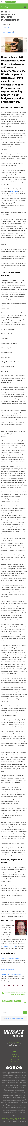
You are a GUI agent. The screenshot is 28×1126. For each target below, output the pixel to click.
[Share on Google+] (13, 985)
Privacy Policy (5, 1118)
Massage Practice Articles (8, 32)
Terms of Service (13, 1118)
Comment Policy (21, 1118)
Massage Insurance (14, 1056)
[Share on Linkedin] (22, 985)
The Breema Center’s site (8, 946)
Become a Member (10, 1)
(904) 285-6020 (14, 1042)
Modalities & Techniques (8, 31)
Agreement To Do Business (14, 1119)
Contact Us (14, 1062)
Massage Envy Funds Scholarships (11, 974)
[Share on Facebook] (5, 985)
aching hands (14, 191)
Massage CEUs (15, 1059)
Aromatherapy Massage (8, 969)
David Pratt (6, 27)
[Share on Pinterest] (18, 985)
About (2, 1)
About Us (14, 1054)
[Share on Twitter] (9, 985)
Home (14, 1051)
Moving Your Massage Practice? (10, 958)
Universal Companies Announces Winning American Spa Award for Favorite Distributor (11, 1001)
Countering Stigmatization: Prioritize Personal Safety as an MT (15, 993)
